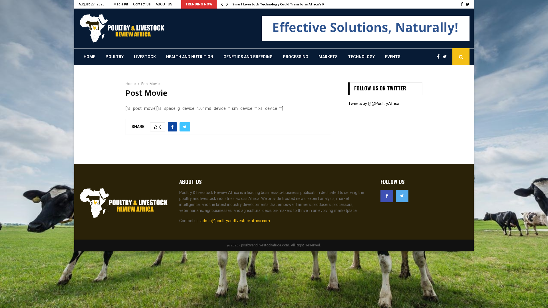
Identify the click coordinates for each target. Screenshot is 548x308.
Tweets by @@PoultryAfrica (373, 103)
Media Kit (121, 4)
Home (89, 56)
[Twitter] (446, 56)
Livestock (145, 56)
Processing (295, 56)
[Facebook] (439, 56)
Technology (361, 56)
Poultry (115, 56)
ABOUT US (164, 4)
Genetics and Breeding (248, 56)
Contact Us (142, 4)
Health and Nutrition (189, 56)
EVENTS (392, 56)
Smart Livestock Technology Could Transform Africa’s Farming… (285, 4)
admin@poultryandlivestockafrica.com (235, 220)
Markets (328, 56)
